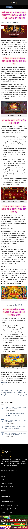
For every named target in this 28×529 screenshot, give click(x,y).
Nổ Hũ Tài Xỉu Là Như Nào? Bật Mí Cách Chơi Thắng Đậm (7, 393)
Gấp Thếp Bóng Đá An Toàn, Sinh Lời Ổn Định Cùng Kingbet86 (20, 393)
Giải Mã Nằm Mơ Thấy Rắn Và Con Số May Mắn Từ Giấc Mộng (15, 414)
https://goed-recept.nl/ (12, 505)
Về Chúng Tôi (4, 480)
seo (17, 22)
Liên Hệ (3, 476)
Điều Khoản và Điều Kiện (8, 487)
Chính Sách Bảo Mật (6, 483)
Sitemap (3, 490)
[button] (2, 3)
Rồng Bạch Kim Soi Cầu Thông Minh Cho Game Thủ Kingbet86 (15, 427)
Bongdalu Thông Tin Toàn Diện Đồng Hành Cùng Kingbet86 (15, 408)
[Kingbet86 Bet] (14, 2)
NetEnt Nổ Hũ (17, 305)
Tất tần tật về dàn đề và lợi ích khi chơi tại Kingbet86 (15, 420)
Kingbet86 (4, 382)
